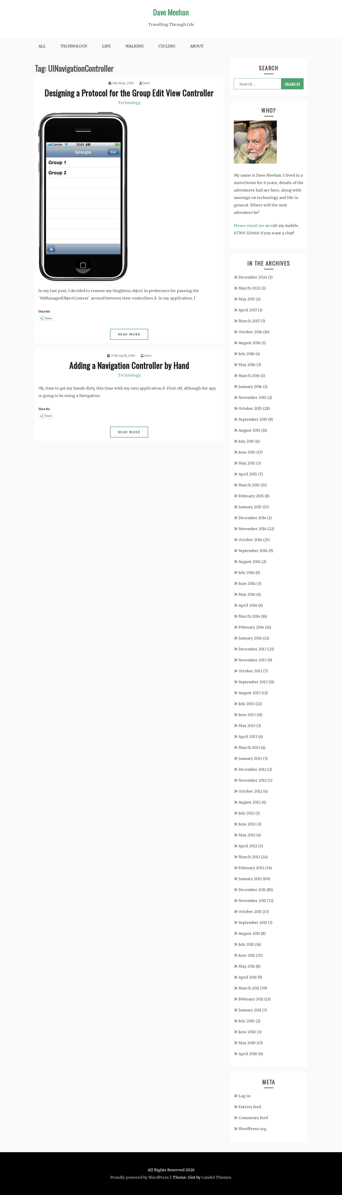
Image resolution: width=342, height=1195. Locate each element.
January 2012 (250, 878)
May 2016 (246, 364)
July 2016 (246, 353)
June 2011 (246, 955)
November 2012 (252, 780)
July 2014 (246, 572)
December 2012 (252, 769)
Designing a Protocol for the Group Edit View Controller (129, 92)
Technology (73, 46)
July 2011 (246, 944)
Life (106, 46)
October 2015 (250, 408)
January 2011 (249, 1010)
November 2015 (252, 397)
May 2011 (246, 966)
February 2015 (251, 496)
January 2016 (250, 386)
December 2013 (252, 649)
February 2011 (250, 999)
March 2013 (249, 747)
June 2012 (247, 824)
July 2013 (246, 703)
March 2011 (248, 988)
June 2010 (247, 1032)
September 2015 (252, 419)
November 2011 (252, 900)
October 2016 (250, 332)
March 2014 (249, 616)
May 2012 (246, 835)
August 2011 (249, 933)
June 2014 (247, 583)
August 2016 (249, 342)
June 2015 (246, 452)
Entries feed (249, 1106)
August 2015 (249, 430)
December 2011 (252, 889)
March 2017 (249, 321)
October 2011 (250, 911)
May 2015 (246, 463)
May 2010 (247, 1042)
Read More (129, 334)
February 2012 (251, 867)
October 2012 (250, 791)
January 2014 (250, 638)
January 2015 (250, 507)
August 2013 (249, 692)
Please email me (249, 225)
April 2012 (247, 846)
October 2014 (250, 539)
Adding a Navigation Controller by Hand (129, 365)
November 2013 (252, 660)
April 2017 (247, 310)
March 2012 (249, 857)
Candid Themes (216, 1177)
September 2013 (253, 682)
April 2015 (247, 474)
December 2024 (252, 277)
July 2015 (246, 441)
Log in (244, 1096)
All (42, 46)
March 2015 (249, 485)
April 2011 (247, 977)
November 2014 (252, 528)
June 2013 (247, 714)
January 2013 (250, 758)
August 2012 (249, 802)
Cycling (166, 46)
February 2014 (251, 627)
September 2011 (252, 922)
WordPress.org (252, 1128)
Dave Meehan (171, 12)
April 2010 (248, 1053)
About (197, 46)
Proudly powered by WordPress (139, 1177)
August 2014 (249, 561)
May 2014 (246, 594)
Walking (134, 46)
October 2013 (250, 671)
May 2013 (246, 725)
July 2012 (246, 813)
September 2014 (253, 550)
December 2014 (252, 517)
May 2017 (246, 299)
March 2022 (249, 288)
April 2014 (247, 605)
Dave (146, 83)
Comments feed (253, 1117)
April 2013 (247, 736)
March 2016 (249, 375)
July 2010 (246, 1021)
